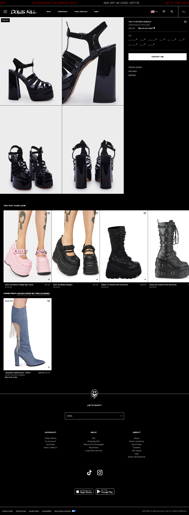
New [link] (49, 12)
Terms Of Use (21, 511)
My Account (50, 441)
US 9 (142, 45)
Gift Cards (136, 451)
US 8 (181, 40)
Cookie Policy (34, 511)
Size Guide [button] (132, 71)
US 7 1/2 (171, 40)
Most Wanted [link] (81, 12)
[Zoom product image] (31, 61)
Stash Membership (136, 457)
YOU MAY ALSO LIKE (15, 205)
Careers (136, 447)
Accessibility (47, 511)
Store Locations (136, 441)
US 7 (161, 40)
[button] (54, 2)
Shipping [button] (132, 75)
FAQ (93, 438)
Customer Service (93, 451)
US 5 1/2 (132, 40)
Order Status (50, 438)
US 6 (142, 40)
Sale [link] (96, 12)
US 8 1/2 (132, 45)
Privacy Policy (7, 511)
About (136, 438)
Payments (93, 447)
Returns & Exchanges (94, 444)
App (136, 454)
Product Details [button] (135, 67)
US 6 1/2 (151, 40)
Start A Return (50, 447)
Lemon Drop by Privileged (139, 25)
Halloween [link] (62, 12)
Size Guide (136, 444)
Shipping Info (94, 441)
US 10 (150, 45)
